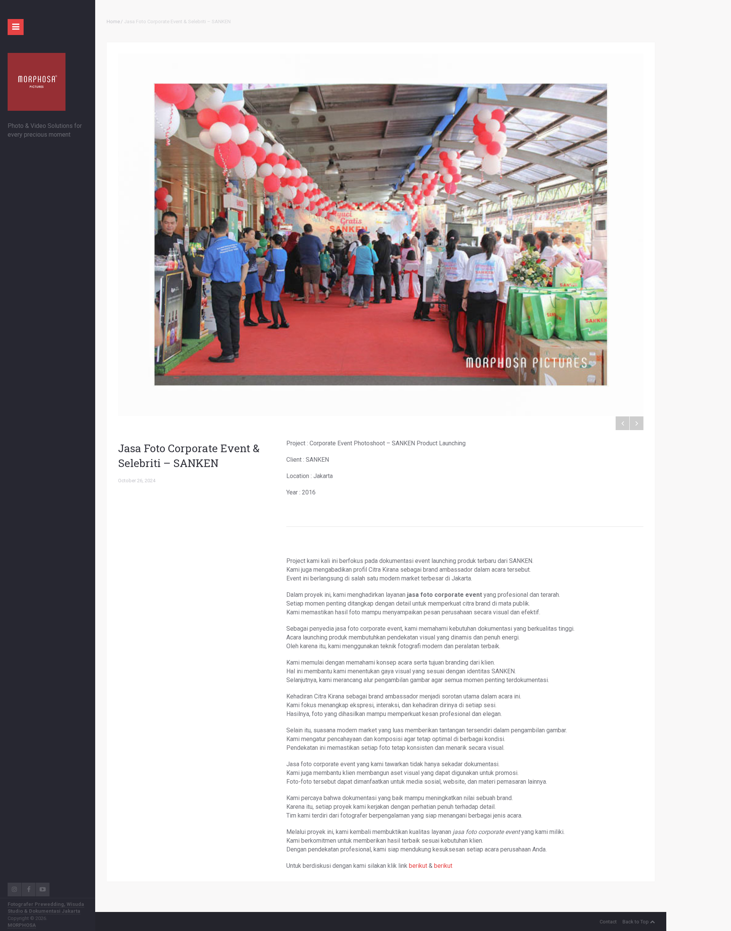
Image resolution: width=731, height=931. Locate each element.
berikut (418, 865)
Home (113, 21)
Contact (608, 922)
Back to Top (635, 922)
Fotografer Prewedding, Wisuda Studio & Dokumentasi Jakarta (46, 907)
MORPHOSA (22, 925)
